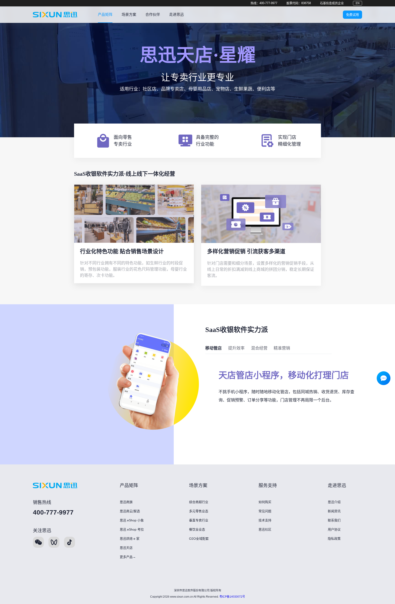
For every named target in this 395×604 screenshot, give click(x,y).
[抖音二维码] (69, 542)
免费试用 (352, 14)
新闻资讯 (334, 511)
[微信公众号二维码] (38, 542)
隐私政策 (334, 538)
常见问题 (265, 511)
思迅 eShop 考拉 (132, 529)
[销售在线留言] (383, 377)
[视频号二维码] (53, 542)
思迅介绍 (334, 502)
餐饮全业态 (197, 529)
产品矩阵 (105, 14)
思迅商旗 (126, 502)
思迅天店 (126, 548)
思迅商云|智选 (130, 511)
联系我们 (334, 520)
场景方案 (129, 14)
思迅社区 (265, 529)
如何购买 (265, 502)
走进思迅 (176, 14)
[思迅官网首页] (55, 14)
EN (358, 3)
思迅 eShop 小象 (132, 520)
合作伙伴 (152, 14)
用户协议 (334, 529)
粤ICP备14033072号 (232, 596)
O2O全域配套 (199, 538)
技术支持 (265, 520)
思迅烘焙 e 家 (129, 538)
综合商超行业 (198, 502)
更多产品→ (128, 557)
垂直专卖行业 (198, 520)
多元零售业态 (198, 511)
